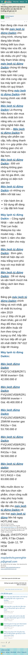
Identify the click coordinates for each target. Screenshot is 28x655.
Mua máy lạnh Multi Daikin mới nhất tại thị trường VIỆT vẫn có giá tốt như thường (15, 598)
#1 (26, 21)
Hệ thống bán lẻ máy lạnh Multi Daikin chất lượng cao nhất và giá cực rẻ (15, 624)
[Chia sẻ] (25, 21)
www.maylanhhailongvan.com (8, 527)
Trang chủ (24, 652)
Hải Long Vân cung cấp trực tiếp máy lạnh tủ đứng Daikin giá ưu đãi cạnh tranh (15, 608)
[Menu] (2, 1)
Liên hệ (3, 652)
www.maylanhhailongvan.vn (12, 567)
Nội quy (7, 652)
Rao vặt (12, 601)
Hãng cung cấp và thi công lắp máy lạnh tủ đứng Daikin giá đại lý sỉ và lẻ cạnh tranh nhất (14, 633)
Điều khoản (13, 652)
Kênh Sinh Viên (6, 650)
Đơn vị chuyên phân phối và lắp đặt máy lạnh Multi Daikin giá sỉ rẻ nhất (14, 617)
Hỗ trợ (18, 652)
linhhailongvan (5, 13)
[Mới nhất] (26, 1)
